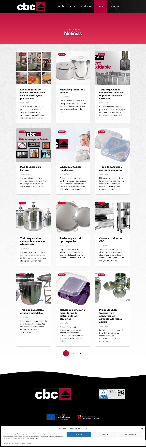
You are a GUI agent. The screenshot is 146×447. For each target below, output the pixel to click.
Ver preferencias (130, 434)
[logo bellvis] (30, 6)
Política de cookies (8, 443)
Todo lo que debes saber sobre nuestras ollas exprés (32, 241)
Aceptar (79, 434)
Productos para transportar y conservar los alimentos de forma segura (110, 316)
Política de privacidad (19, 443)
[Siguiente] (80, 353)
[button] (142, 429)
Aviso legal (29, 443)
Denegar (105, 434)
